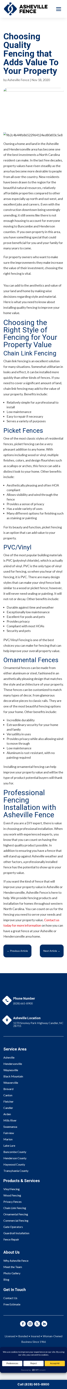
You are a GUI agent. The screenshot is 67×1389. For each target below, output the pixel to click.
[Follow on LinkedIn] (44, 1324)
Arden (7, 1114)
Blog (6, 1279)
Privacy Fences (12, 1201)
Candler (8, 1107)
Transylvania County (15, 1170)
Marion (8, 1139)
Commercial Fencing (15, 1220)
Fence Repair (11, 1239)
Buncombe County (14, 1151)
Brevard (8, 1089)
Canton (7, 1095)
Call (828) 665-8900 (33, 1384)
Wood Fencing (12, 1195)
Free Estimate (11, 1304)
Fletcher (8, 1101)
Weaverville (10, 1082)
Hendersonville (12, 1063)
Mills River (10, 1120)
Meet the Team (12, 1267)
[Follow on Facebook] (23, 1324)
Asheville (8, 1057)
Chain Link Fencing (14, 1208)
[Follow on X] (37, 1324)
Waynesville (10, 1070)
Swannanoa (10, 1126)
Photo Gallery (11, 1273)
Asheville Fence (18, 80)
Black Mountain (13, 1076)
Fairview (8, 1133)
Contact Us (10, 1298)
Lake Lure (9, 1145)
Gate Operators (13, 1226)
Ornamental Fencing (15, 1214)
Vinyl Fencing (11, 1189)
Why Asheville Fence (15, 1260)
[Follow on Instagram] (30, 1324)
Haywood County (14, 1164)
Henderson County (14, 1158)
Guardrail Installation (16, 1233)
